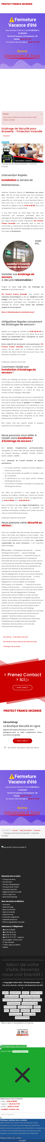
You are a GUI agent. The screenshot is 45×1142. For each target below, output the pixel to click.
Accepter (22, 1140)
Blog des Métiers (26, 830)
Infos (6, 1010)
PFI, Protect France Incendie (14, 294)
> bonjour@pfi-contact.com (12, 940)
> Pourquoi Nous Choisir (10, 887)
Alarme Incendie (22, 1017)
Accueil (15, 830)
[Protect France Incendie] (17, 4)
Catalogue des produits (11, 646)
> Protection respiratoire (10, 917)
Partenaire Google (29, 1003)
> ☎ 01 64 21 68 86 (8, 930)
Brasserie (37, 830)
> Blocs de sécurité (8, 909)
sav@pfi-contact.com (10, 1109)
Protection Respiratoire (30, 996)
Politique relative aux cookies (10, 1138)
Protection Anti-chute (12, 1000)
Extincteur (25, 1010)
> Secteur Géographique (10, 884)
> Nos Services (7, 882)
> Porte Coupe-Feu (8, 894)
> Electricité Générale (9, 897)
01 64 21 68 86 (12, 1101)
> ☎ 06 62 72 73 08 (9, 935)
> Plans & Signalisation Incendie (13, 922)
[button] (6, 86)
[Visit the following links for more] (8, 855)
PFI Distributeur (13, 1003)
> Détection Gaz (7, 914)
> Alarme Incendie (8, 912)
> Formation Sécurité (9, 889)
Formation (14, 1010)
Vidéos (5, 993)
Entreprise (35, 1010)
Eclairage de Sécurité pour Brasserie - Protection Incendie (22, 130)
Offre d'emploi (10, 1007)
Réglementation (11, 996)
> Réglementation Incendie (11, 892)
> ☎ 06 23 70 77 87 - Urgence (13, 937)
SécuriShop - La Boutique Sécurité (15, 637)
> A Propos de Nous (8, 879)
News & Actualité (25, 1007)
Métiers (5, 142)
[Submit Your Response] (1, 1117)
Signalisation (15, 993)
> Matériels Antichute (9, 919)
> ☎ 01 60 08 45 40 (9, 932)
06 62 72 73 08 (13, 1107)
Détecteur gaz (15, 1014)
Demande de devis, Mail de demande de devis (20, 642)
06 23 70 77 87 (14, 1104)
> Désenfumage (7, 907)
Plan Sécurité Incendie (32, 1000)
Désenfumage (29, 1014)
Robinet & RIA (36, 993)
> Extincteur (6, 904)
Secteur (25, 993)
